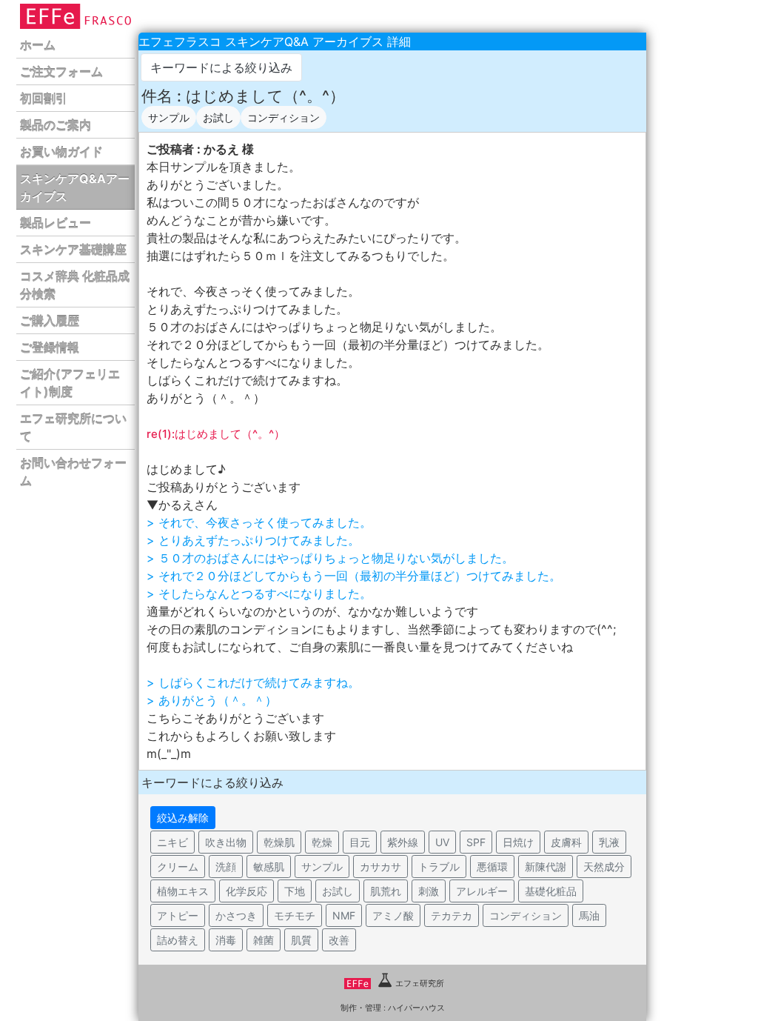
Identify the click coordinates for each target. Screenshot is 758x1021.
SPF (476, 842)
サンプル (169, 117)
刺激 (428, 891)
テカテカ (451, 915)
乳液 (609, 842)
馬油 (589, 915)
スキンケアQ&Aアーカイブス (75, 187)
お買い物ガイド (61, 151)
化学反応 (246, 891)
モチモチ (294, 915)
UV (442, 842)
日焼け (518, 842)
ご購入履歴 (49, 320)
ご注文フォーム (61, 71)
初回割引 (43, 98)
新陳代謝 (545, 866)
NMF (343, 915)
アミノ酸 (393, 915)
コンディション (283, 117)
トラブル (439, 866)
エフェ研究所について (73, 427)
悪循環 (492, 866)
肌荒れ (385, 891)
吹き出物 (225, 842)
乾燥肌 (279, 842)
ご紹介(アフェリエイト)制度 (70, 383)
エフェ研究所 (419, 983)
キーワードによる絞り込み (221, 67)
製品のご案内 (55, 125)
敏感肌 (268, 866)
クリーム (177, 866)
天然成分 (604, 866)
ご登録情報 (49, 347)
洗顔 (225, 866)
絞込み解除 (183, 817)
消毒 (225, 940)
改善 (339, 940)
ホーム (38, 45)
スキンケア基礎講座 (73, 249)
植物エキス (183, 891)
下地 (294, 891)
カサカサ (380, 866)
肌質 (301, 940)
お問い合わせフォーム (73, 472)
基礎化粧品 (551, 891)
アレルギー (482, 891)
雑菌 (263, 940)
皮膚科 (566, 842)
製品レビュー (55, 223)
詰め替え (177, 940)
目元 (359, 842)
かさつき (236, 915)
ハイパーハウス (416, 1007)
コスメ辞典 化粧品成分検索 (75, 285)
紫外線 (402, 842)
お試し (218, 117)
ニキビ (172, 842)
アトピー (177, 915)
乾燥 (322, 842)
